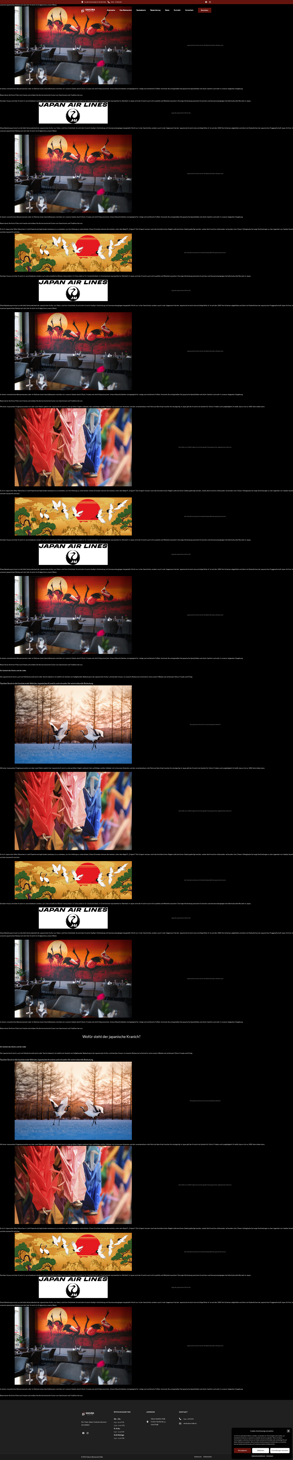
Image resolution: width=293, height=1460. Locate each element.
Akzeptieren (242, 1450)
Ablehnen (260, 1450)
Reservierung (155, 10)
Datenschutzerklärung (258, 1456)
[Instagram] (210, 2)
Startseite (111, 10)
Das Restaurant (126, 10)
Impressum (269, 1456)
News (167, 10)
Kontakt (177, 10)
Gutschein (189, 10)
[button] (288, 1431)
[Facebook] (206, 2)
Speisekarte (141, 10)
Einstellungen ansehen (279, 1450)
